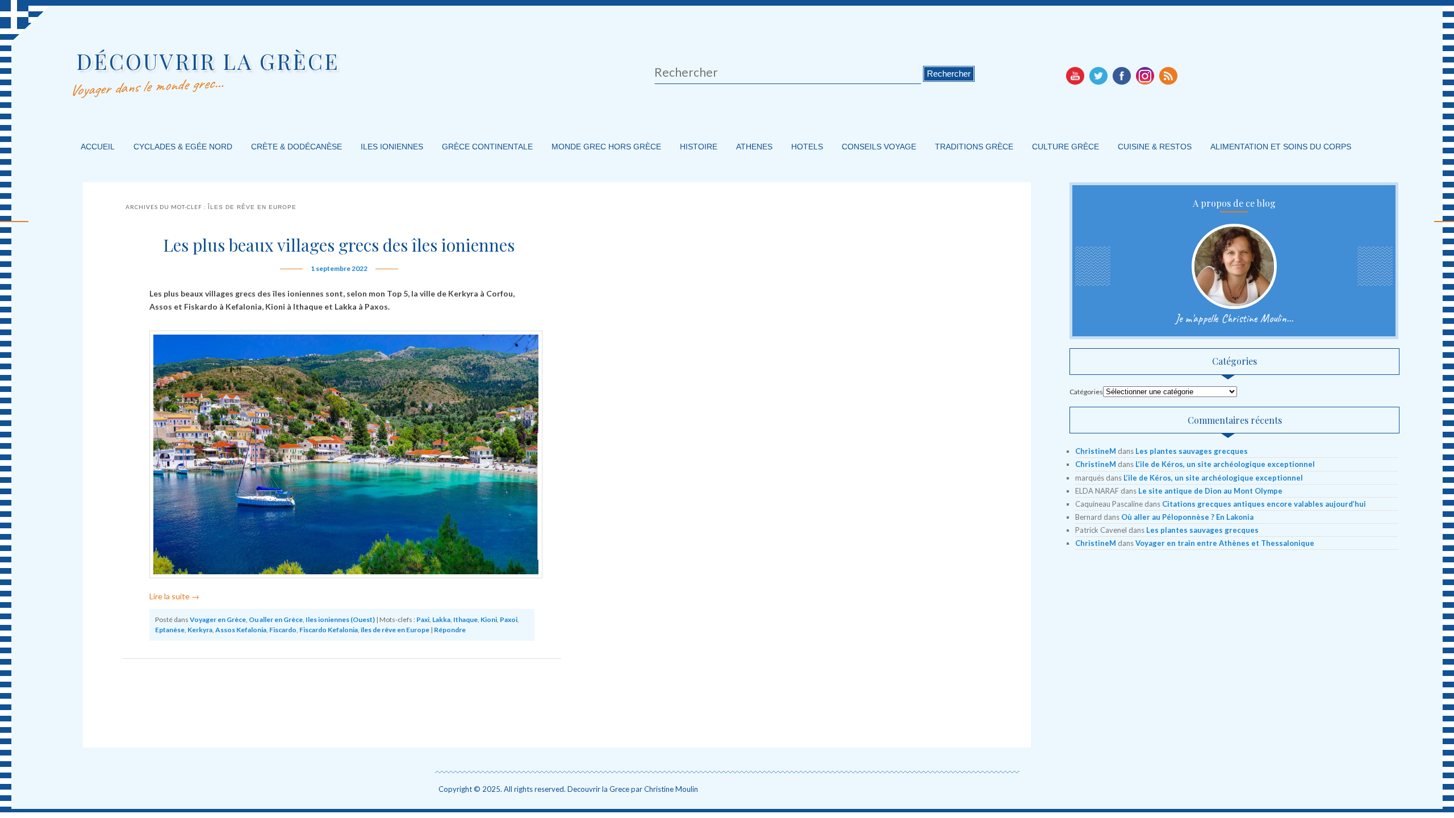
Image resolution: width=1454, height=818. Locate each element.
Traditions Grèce (974, 146)
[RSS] (1168, 75)
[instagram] (1145, 75)
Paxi (422, 619)
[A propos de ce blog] (1234, 266)
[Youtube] (1075, 75)
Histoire (698, 146)
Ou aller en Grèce (276, 619)
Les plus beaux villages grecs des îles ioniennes (339, 244)
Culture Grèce (1065, 146)
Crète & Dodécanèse (296, 146)
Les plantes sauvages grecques (1191, 451)
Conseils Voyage (879, 146)
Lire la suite (174, 596)
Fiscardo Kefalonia (328, 629)
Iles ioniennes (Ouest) (340, 619)
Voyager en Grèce (218, 619)
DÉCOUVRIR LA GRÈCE (208, 61)
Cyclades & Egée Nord (182, 146)
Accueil (98, 146)
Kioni (489, 619)
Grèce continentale (487, 146)
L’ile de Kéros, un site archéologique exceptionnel (1225, 464)
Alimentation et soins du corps (1280, 146)
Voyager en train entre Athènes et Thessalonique (1224, 543)
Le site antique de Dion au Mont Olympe (1210, 490)
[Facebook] (1122, 75)
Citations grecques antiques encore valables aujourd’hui (1264, 503)
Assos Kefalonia (240, 629)
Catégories (1086, 391)
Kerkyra (199, 629)
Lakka (441, 619)
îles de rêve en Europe (395, 629)
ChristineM (1095, 451)
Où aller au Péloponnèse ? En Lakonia (1187, 516)
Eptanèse (170, 629)
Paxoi (508, 619)
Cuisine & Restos (1155, 146)
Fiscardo (282, 629)
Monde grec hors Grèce (606, 146)
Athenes (754, 146)
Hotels (807, 146)
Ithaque (465, 619)
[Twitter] (1098, 75)
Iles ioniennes (392, 146)
